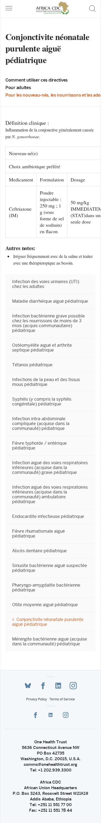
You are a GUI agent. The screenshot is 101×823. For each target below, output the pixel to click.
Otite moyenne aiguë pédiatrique (45, 604)
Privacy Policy (36, 699)
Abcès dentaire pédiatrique (39, 550)
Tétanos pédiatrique (32, 365)
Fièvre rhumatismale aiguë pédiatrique (38, 534)
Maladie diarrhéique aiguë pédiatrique (50, 301)
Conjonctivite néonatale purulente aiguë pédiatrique (47, 622)
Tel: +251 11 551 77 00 (51, 804)
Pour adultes (18, 87)
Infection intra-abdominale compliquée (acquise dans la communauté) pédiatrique (40, 423)
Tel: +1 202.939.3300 (50, 770)
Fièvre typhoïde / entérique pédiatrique (39, 446)
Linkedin (58, 686)
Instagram (73, 685)
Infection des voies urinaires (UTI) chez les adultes (45, 284)
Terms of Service (62, 699)
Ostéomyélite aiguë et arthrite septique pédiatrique (42, 348)
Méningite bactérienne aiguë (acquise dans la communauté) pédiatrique (49, 641)
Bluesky (28, 686)
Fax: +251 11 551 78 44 (50, 810)
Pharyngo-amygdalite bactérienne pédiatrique (46, 587)
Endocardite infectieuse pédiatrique (48, 516)
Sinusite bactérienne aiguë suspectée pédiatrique (49, 568)
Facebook (43, 685)
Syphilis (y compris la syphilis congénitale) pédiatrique (41, 402)
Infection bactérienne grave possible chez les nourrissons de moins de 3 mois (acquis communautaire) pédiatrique (48, 323)
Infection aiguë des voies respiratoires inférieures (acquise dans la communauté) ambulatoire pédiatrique (50, 494)
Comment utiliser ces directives (36, 80)
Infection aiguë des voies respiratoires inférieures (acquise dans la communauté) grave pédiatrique (50, 467)
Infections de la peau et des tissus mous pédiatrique (46, 382)
